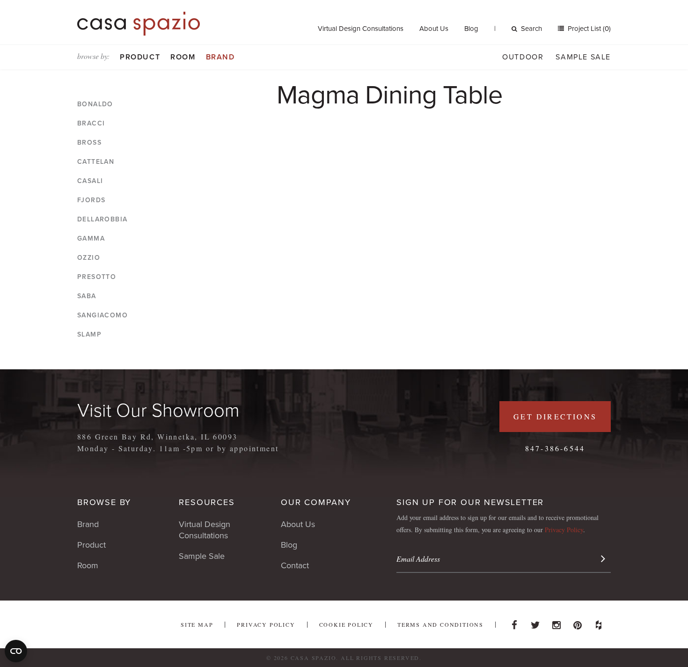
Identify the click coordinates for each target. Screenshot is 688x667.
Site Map (197, 624)
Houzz (599, 623)
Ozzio (88, 258)
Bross (89, 143)
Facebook (514, 623)
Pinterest (578, 623)
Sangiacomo (102, 315)
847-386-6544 (555, 448)
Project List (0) (588, 28)
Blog (471, 28)
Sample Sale (583, 57)
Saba (86, 296)
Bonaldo (95, 104)
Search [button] (531, 28)
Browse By (104, 502)
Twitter (535, 623)
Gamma (91, 238)
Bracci (91, 123)
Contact (295, 565)
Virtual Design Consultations (360, 28)
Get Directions (555, 416)
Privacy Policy (564, 529)
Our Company (316, 502)
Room (182, 57)
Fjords (91, 200)
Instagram (556, 623)
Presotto (96, 277)
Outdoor (522, 57)
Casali (90, 181)
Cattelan (95, 162)
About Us (433, 28)
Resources (206, 502)
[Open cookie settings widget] (16, 651)
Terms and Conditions (440, 624)
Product (140, 57)
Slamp (89, 334)
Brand (220, 57)
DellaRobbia (102, 219)
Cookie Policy (346, 624)
